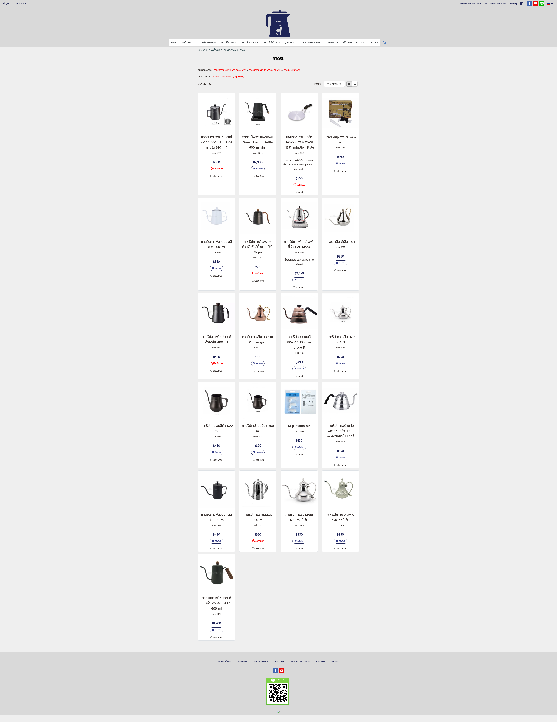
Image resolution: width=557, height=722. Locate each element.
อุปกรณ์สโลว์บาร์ (270, 42)
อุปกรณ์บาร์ (290, 42)
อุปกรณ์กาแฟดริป (249, 42)
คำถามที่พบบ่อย (224, 661)
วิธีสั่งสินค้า (347, 42)
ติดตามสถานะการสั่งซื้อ (300, 661)
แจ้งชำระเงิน (361, 42)
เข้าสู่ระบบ (7, 3)
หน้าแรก (174, 42)
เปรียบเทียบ (218, 176)
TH (551, 3)
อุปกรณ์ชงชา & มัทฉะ (311, 42)
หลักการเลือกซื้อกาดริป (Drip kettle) (228, 76)
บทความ (332, 42)
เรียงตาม (319, 84)
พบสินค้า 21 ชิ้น (205, 84)
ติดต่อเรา (374, 42)
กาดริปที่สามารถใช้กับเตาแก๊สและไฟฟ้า (230, 70)
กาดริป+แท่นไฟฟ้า (292, 70)
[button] (384, 42)
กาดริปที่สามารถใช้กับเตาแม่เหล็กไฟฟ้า (265, 70)
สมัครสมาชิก (20, 3)
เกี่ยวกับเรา (320, 661)
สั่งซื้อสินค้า (259, 168)
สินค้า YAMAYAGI (208, 42)
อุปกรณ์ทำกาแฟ (227, 42)
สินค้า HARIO (188, 42)
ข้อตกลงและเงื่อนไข (260, 661)
